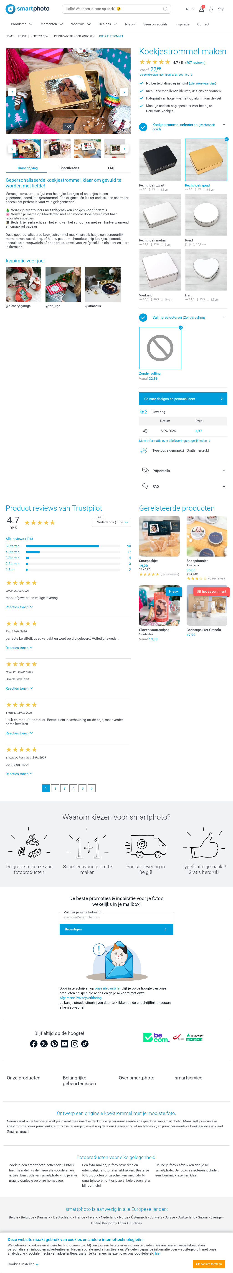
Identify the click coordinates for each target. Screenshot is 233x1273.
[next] (92, 788)
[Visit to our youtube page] (64, 1044)
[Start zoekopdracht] (165, 9)
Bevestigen (73, 929)
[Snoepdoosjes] (207, 536)
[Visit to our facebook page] (33, 1044)
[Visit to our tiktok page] (85, 1044)
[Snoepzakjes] (159, 536)
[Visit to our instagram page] (74, 1044)
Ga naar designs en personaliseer (169, 399)
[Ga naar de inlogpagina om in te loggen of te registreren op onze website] (201, 8)
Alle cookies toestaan (209, 1264)
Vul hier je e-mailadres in (82, 912)
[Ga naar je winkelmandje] (221, 8)
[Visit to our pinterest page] (54, 1044)
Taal (99, 517)
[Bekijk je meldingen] (211, 8)
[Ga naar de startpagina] (27, 9)
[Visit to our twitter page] (44, 1044)
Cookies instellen (21, 1264)
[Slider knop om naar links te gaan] (12, 92)
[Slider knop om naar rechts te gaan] (124, 92)
